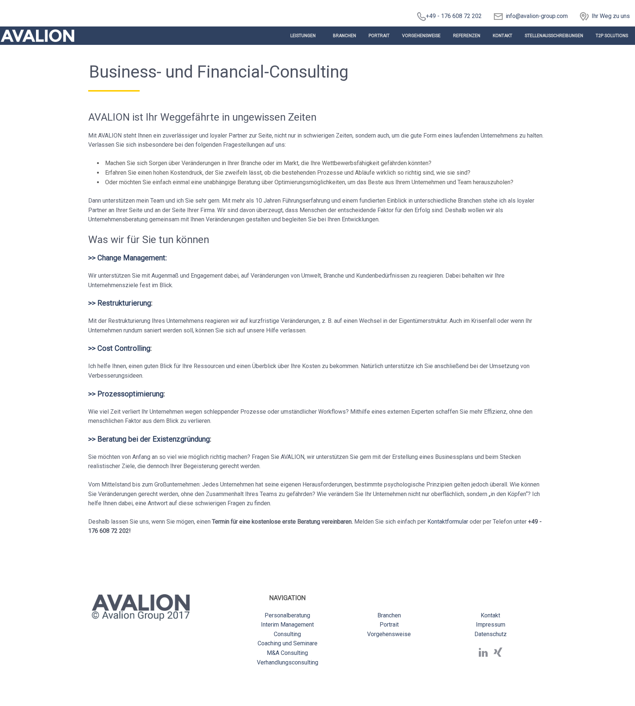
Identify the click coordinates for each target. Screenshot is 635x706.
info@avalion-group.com (535, 16)
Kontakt (502, 35)
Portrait (379, 35)
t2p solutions (612, 35)
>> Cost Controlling (119, 348)
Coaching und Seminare (288, 643)
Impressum (490, 624)
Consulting (287, 634)
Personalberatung (287, 615)
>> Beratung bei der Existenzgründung (149, 439)
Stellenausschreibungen (554, 35)
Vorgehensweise (421, 35)
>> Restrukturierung (119, 303)
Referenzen (466, 35)
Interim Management (287, 624)
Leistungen (303, 35)
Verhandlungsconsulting (287, 662)
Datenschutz (490, 634)
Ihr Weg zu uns (611, 16)
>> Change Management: (127, 257)
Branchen (344, 35)
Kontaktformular (447, 521)
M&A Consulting (287, 652)
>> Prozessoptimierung (126, 393)
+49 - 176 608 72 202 (454, 16)
